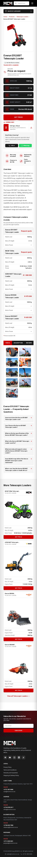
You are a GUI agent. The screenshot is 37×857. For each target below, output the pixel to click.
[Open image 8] (25, 382)
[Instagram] (14, 757)
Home (5, 16)
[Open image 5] (12, 372)
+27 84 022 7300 (8, 825)
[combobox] (21, 3)
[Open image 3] (12, 362)
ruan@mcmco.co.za (9, 791)
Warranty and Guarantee (10, 773)
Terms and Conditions (9, 770)
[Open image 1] (12, 352)
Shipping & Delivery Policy (11, 775)
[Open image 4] (25, 362)
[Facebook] (5, 757)
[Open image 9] (12, 393)
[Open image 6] (25, 372)
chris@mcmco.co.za (9, 809)
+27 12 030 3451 (8, 841)
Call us (13, 145)
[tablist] (18, 343)
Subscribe (18, 730)
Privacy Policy (7, 767)
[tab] (7, 343)
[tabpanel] (18, 372)
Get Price (18, 537)
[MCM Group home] (7, 3)
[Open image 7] (12, 382)
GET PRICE (18, 117)
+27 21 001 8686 (8, 789)
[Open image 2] (25, 352)
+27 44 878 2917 (8, 807)
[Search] (16, 3)
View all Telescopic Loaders (17, 696)
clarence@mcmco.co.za (10, 827)
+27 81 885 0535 (27, 854)
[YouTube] (10, 757)
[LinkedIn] (19, 757)
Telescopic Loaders (22, 16)
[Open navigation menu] (32, 3)
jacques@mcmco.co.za (10, 843)
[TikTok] (23, 757)
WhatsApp (26, 145)
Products (11, 16)
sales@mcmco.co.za (13, 854)
